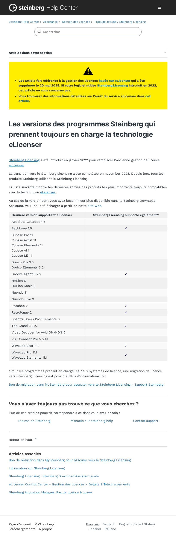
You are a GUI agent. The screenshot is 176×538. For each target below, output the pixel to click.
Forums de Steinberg (34, 421)
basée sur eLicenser (114, 81)
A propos (46, 529)
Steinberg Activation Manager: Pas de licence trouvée (50, 492)
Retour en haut (21, 440)
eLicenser (16, 165)
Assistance (50, 21)
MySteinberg (44, 524)
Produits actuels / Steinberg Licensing (120, 21)
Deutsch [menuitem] (108, 524)
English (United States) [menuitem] (137, 524)
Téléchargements (22, 529)
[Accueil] (44, 8)
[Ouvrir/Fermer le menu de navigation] (159, 7)
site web (94, 206)
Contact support (145, 421)
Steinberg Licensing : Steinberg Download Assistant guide (54, 476)
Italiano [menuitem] (110, 529)
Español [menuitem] (95, 529)
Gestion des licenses (76, 21)
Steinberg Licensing (112, 85)
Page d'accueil (20, 524)
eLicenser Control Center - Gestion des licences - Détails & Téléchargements (69, 484)
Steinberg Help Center (24, 21)
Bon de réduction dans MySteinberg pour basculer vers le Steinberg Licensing (70, 460)
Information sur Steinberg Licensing (37, 468)
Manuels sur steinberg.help (92, 421)
